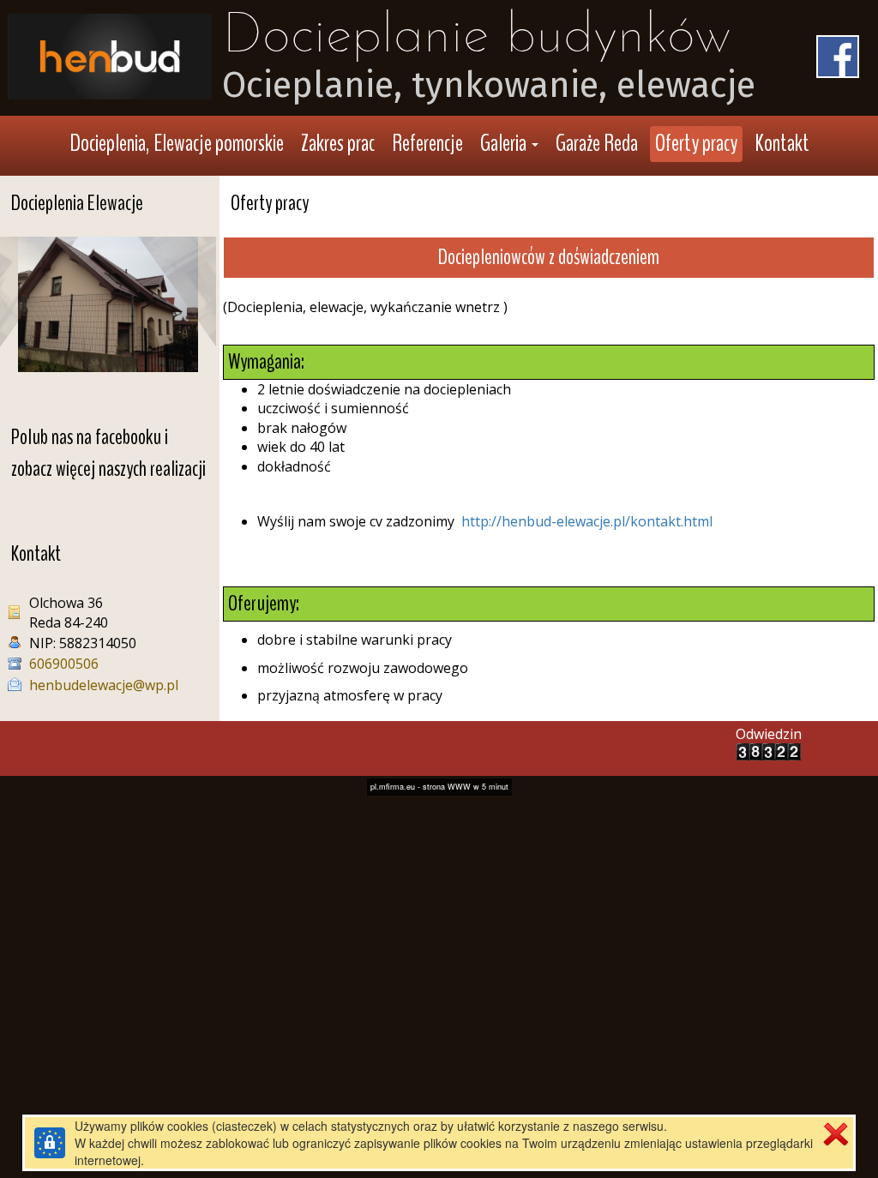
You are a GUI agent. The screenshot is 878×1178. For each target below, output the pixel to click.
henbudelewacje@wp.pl (103, 685)
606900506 (64, 663)
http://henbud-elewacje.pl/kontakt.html (587, 521)
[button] (509, 144)
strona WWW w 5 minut (465, 786)
